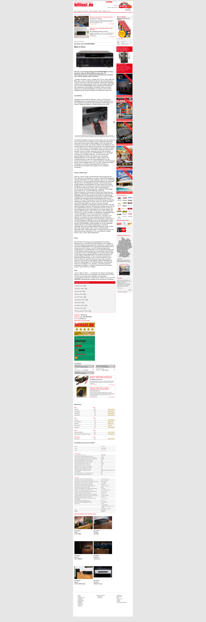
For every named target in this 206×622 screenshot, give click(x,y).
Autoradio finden (79, 286)
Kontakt (118, 601)
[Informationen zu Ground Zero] (119, 206)
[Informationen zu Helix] (124, 206)
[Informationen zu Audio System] (124, 198)
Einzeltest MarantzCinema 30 (97, 557)
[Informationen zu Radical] (119, 214)
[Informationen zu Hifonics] (130, 206)
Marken (90, 11)
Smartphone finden (79, 305)
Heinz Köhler (123, 41)
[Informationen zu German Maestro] (130, 203)
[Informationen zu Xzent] (124, 217)
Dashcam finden (79, 294)
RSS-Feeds (80, 603)
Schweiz (120, 258)
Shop (109, 11)
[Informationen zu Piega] (130, 212)
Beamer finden (78, 291)
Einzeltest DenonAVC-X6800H (78, 557)
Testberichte (80, 11)
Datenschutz (119, 598)
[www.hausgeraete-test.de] (124, 227)
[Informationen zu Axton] (130, 198)
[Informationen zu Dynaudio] (124, 201)
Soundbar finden (79, 308)
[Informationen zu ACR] (119, 198)
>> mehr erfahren (120, 38)
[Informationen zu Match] (124, 209)
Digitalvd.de (100, 596)
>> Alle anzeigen (111, 23)
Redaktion (80, 598)
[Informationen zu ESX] (119, 203)
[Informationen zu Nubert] (124, 212)
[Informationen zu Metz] (130, 209)
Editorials (80, 606)
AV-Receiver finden (79, 288)
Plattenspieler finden (80, 299)
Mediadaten (119, 596)
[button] (114, 122)
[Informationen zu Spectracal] (124, 214)
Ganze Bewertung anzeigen (82, 320)
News (75, 11)
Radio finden (78, 302)
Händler (100, 11)
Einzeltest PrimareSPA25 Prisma (98, 582)
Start (85, 285)
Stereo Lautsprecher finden (81, 311)
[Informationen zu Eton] (124, 203)
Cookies (118, 600)
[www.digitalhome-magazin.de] (119, 227)
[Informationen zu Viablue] (119, 217)
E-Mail (122, 42)
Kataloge (80, 602)
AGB (118, 597)
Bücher (79, 596)
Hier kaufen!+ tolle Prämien (128, 10)
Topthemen (80, 604)
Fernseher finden (79, 297)
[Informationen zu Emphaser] (130, 201)
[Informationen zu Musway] (119, 212)
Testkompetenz (81, 597)
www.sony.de (103, 450)
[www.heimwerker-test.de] (129, 227)
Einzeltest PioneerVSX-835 (97, 532)
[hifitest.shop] (123, 233)
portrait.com (100, 597)
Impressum (119, 595)
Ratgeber (105, 11)
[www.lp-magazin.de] (119, 233)
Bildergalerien (81, 601)
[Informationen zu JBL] (119, 209)
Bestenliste (85, 11)
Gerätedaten (80, 600)
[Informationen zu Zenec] (130, 217)
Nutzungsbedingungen (121, 602)
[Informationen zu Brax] (119, 201)
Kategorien (95, 11)
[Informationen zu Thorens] (130, 214)
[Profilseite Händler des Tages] (124, 274)
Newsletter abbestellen (122, 291)
